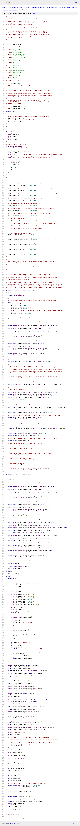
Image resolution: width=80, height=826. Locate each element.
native (42, 8)
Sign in (76, 2)
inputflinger (13, 10)
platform (26, 8)
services (5, 10)
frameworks (35, 8)
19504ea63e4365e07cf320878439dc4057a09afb (61, 8)
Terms (18, 823)
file (33, 13)
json (77, 823)
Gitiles (9, 823)
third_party (12, 8)
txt (73, 823)
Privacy (13, 823)
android (19, 8)
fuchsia (4, 8)
